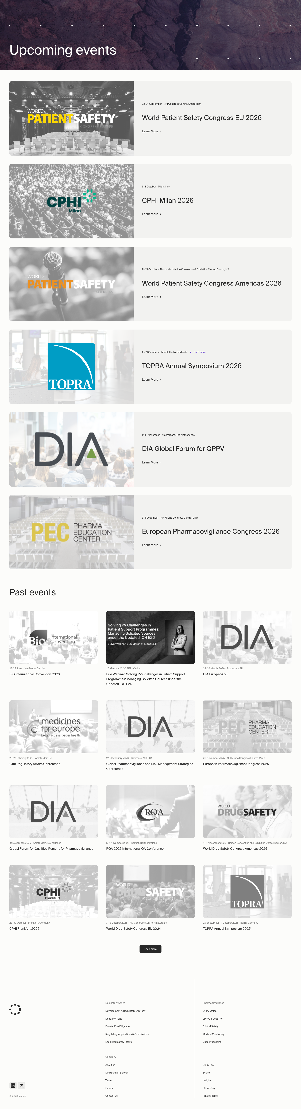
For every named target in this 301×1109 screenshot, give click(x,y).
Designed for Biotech (116, 1072)
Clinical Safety (210, 1026)
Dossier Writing (113, 1018)
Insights (207, 1080)
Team (108, 1080)
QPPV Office (210, 1011)
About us (110, 1065)
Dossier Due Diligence (117, 1026)
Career (109, 1088)
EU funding (209, 1088)
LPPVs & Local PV (213, 1018)
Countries (208, 1065)
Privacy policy (210, 1095)
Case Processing (212, 1041)
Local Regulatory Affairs (118, 1041)
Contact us (111, 1095)
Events (206, 1072)
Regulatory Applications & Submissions (127, 1034)
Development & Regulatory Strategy (125, 1011)
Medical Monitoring (213, 1034)
